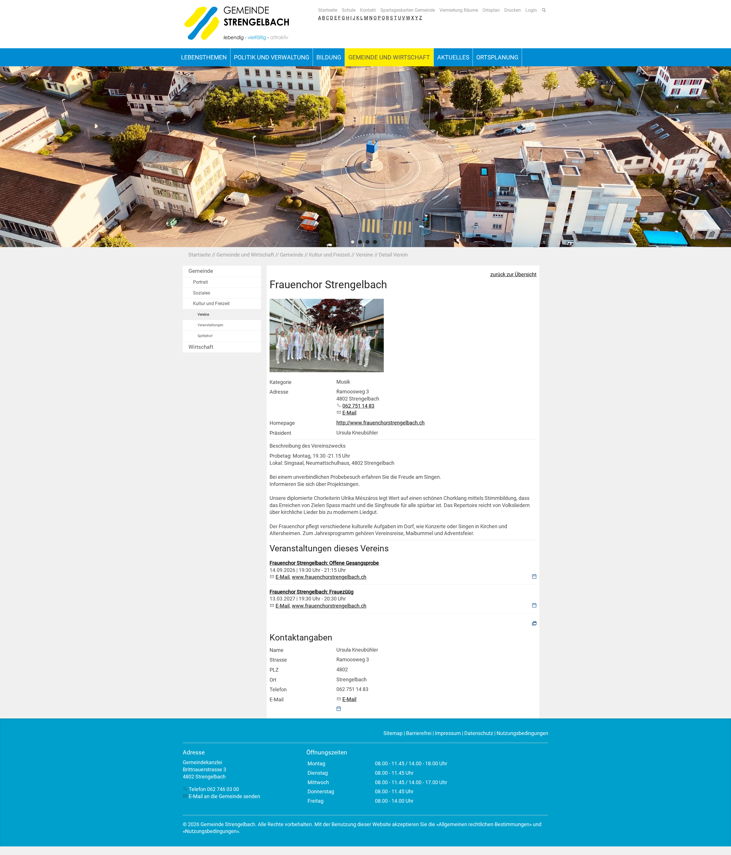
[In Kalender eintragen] (338, 709)
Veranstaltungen (210, 325)
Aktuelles (453, 57)
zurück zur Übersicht (513, 274)
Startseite (327, 10)
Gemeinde (200, 271)
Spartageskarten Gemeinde (407, 10)
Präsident (280, 433)
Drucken (512, 10)
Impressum (448, 733)
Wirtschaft (200, 347)
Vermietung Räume (458, 10)
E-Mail (349, 413)
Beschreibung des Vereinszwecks (308, 446)
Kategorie (281, 382)
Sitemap (393, 733)
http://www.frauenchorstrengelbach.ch (380, 423)
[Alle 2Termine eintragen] (534, 623)
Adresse (279, 392)
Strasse (278, 660)
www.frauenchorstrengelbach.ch (329, 577)
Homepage (282, 423)
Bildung (328, 57)
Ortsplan (491, 10)
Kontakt (368, 10)
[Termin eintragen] (534, 577)
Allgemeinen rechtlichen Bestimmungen (484, 824)
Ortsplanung (497, 57)
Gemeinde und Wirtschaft (389, 57)
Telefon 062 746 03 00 (214, 789)
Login (531, 10)
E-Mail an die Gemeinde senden (224, 796)
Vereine (203, 315)
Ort (273, 680)
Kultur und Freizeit (211, 303)
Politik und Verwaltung (271, 57)
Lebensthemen (204, 57)
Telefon (278, 689)
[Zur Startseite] (237, 24)
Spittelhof (205, 336)
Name (277, 650)
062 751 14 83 (358, 406)
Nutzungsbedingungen (522, 733)
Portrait (200, 282)
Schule (349, 10)
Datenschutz (478, 733)
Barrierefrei (418, 733)
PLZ (274, 670)
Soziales (201, 293)
